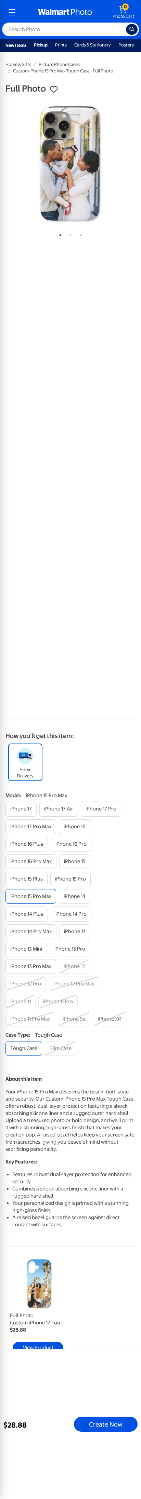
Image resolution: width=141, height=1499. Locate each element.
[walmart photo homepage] (65, 12)
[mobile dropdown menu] (12, 12)
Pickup (41, 44)
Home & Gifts (18, 64)
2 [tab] (69, 233)
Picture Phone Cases (59, 64)
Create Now (106, 1424)
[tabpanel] (70, 163)
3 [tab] (79, 233)
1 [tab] (58, 233)
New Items (15, 45)
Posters (126, 44)
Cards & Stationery (92, 44)
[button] (54, 89)
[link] (38, 1307)
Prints (61, 44)
